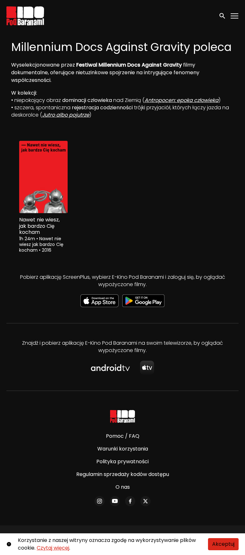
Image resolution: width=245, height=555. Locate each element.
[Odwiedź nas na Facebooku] (130, 501)
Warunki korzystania (122, 448)
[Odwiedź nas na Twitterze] (145, 501)
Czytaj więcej (53, 547)
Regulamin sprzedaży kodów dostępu (122, 474)
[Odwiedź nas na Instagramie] (99, 501)
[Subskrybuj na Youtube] (115, 501)
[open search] (222, 15)
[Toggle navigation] (235, 16)
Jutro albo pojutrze (65, 115)
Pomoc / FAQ (122, 436)
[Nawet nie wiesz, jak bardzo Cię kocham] (43, 177)
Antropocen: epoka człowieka (182, 100)
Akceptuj (223, 544)
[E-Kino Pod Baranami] (122, 416)
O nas (122, 487)
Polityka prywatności (122, 461)
